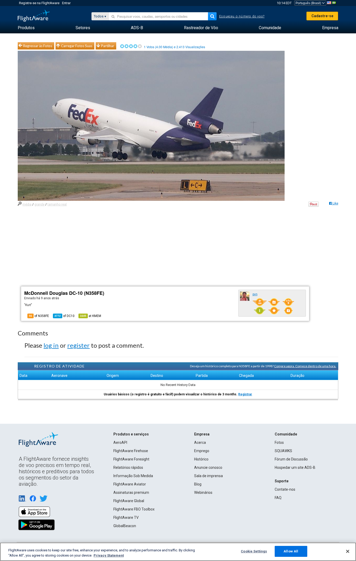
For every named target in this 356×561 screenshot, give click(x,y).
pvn (255, 294)
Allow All (291, 551)
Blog (197, 484)
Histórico (201, 459)
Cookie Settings (254, 551)
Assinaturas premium (131, 492)
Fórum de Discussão (291, 459)
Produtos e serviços (131, 434)
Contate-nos (285, 489)
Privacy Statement (109, 555)
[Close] (347, 551)
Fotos (279, 442)
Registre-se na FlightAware (39, 3)
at (90, 316)
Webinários (203, 492)
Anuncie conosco (208, 467)
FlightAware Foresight (131, 459)
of (64, 316)
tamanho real (57, 204)
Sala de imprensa (208, 476)
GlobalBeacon (124, 526)
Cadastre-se (322, 16)
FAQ (278, 498)
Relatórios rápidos (128, 467)
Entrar (66, 3)
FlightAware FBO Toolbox (134, 509)
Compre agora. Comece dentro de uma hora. (305, 366)
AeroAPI (120, 442)
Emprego (201, 451)
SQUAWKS (283, 451)
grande (39, 204)
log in (51, 345)
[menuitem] (26, 27)
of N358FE (39, 316)
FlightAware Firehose (130, 451)
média (27, 204)
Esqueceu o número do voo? (242, 16)
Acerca (200, 442)
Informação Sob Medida (133, 476)
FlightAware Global (128, 501)
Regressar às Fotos (37, 46)
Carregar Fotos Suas (76, 46)
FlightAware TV (126, 517)
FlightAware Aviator (129, 484)
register (78, 345)
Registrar (245, 394)
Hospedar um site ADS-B (295, 467)
